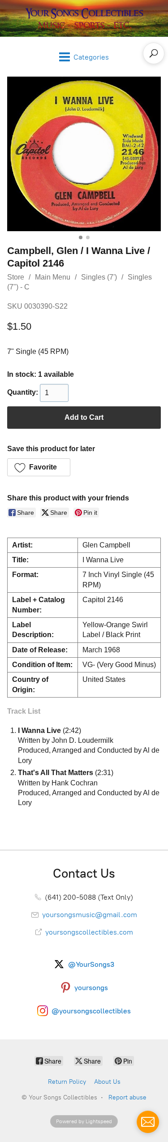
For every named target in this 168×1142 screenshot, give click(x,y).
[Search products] (153, 53)
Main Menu (52, 277)
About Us (107, 1082)
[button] (38, 467)
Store (15, 277)
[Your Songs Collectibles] (84, 18)
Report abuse (127, 1097)
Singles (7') (99, 277)
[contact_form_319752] (148, 1122)
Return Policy (67, 1082)
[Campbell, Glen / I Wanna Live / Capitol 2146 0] (84, 154)
